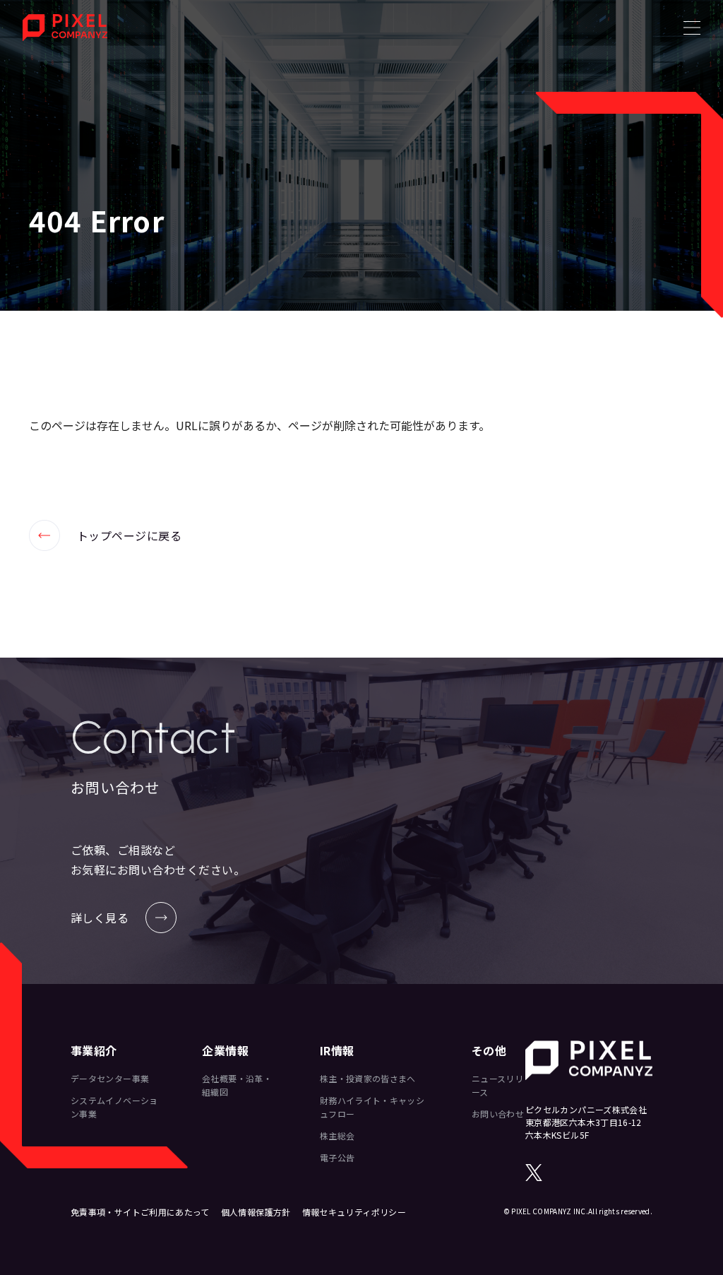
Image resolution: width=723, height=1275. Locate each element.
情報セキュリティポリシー (354, 1212)
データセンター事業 (110, 1078)
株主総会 (337, 1135)
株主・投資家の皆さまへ (368, 1078)
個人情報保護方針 (256, 1212)
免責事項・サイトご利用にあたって (140, 1212)
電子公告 (337, 1157)
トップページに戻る (105, 535)
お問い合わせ (498, 1114)
